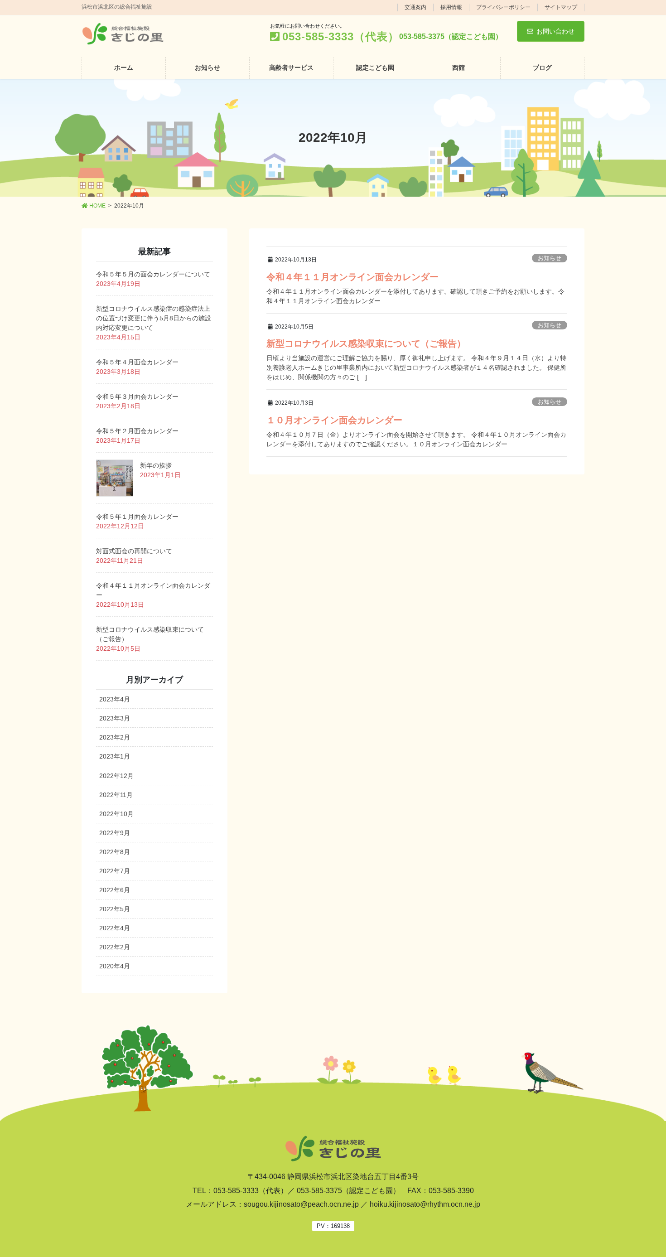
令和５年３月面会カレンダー (137, 396)
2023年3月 (114, 718)
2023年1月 (114, 756)
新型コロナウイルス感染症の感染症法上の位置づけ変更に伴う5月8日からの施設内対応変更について (153, 318)
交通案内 (415, 7)
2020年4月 (114, 966)
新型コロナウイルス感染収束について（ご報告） (366, 343)
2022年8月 (114, 852)
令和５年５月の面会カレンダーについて (153, 274)
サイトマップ (561, 7)
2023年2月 (114, 737)
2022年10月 (116, 813)
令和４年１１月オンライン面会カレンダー (352, 277)
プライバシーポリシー (503, 7)
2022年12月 (116, 775)
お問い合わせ (555, 31)
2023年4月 (114, 699)
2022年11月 (116, 794)
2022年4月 (114, 928)
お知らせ (549, 258)
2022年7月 (114, 871)
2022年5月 (114, 909)
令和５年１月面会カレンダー (137, 516)
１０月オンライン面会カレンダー (334, 420)
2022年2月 (114, 947)
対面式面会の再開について (134, 551)
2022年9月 (114, 832)
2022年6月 (114, 890)
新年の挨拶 (156, 465)
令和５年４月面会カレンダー (137, 362)
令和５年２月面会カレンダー (137, 431)
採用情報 (451, 7)
